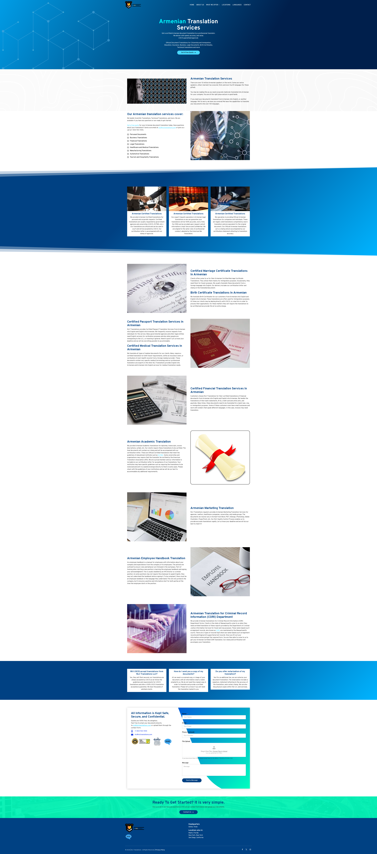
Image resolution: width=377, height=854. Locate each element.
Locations (226, 5)
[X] (246, 849)
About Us (200, 5)
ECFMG (160, 455)
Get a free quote (133, 125)
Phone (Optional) (188, 732)
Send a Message (192, 780)
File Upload (186, 741)
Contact (247, 5)
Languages (237, 5)
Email (184, 723)
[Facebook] (242, 849)
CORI (218, 630)
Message (185, 763)
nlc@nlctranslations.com (167, 128)
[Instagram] (250, 849)
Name (185, 714)
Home (192, 5)
